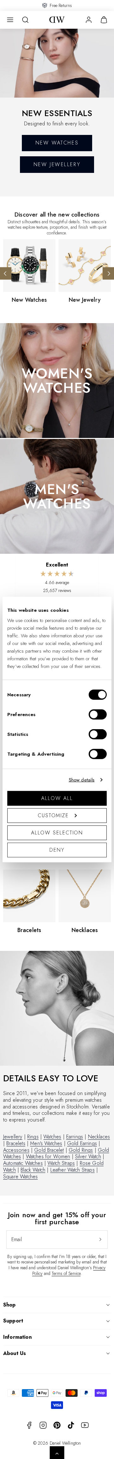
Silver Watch (88, 1156)
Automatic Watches (23, 1163)
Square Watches (20, 1176)
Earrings (74, 1136)
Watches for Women (48, 1156)
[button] (10, 19)
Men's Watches (46, 1143)
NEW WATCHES (57, 142)
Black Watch (33, 1170)
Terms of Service (66, 1273)
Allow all (57, 798)
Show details (82, 779)
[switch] (98, 714)
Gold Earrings (82, 1143)
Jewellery (12, 1136)
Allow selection (57, 832)
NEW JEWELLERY (57, 164)
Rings (33, 1136)
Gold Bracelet (49, 1150)
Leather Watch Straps (72, 1170)
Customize (53, 815)
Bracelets (15, 1143)
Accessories (16, 1150)
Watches (52, 1136)
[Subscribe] (100, 1239)
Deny (57, 849)
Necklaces (99, 1136)
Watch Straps (61, 1163)
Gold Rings (81, 1150)
